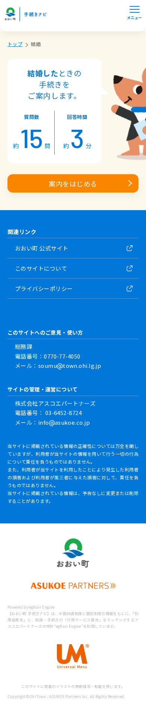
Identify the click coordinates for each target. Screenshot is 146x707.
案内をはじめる (73, 183)
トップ (14, 44)
